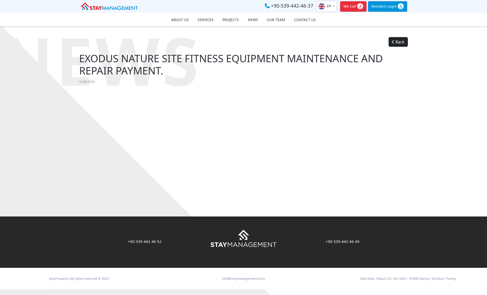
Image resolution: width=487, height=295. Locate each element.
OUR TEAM (276, 20)
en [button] (329, 6)
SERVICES (206, 20)
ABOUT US (180, 20)
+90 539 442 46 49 (342, 241)
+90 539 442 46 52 (145, 241)
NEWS (253, 20)
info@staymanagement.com (243, 278)
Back (399, 42)
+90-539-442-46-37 (291, 6)
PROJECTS (230, 20)
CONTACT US (305, 20)
